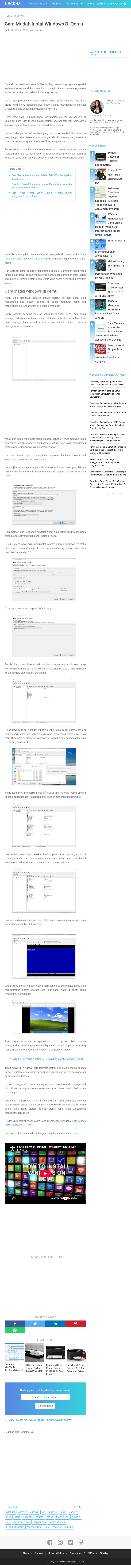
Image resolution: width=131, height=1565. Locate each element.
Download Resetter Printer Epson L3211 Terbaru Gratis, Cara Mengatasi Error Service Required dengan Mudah (108, 437)
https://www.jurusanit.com (116, 493)
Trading (57, 1527)
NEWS (63, 1512)
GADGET (73, 1512)
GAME (17, 1517)
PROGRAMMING (34, 1527)
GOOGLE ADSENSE (57, 1522)
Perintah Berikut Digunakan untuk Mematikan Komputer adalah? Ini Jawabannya (42, 186)
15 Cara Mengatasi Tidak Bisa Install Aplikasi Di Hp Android (107, 309)
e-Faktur (76, 1517)
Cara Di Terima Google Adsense (105, 4)
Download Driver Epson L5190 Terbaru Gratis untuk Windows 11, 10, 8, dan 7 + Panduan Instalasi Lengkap (108, 484)
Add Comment (37, 30)
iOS (43, 1512)
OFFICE (50, 1517)
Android (56, 4)
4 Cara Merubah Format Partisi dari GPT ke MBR (34, 1368)
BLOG (8, 1517)
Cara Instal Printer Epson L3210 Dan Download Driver (76, 1368)
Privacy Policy (56, 1553)
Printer (39, 1517)
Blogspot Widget (14, 1527)
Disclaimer (75, 1553)
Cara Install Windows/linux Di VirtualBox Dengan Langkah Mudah (48, 1058)
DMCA (91, 1553)
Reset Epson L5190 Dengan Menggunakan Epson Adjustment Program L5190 (105, 462)
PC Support (73, 4)
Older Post (78, 1507)
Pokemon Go (62, 1517)
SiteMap (104, 1553)
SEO (8, 1522)
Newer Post (12, 1507)
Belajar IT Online (76, 1561)
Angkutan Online (21, 1522)
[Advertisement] (45, 57)
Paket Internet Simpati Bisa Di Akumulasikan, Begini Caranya (109, 353)
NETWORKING (40, 1522)
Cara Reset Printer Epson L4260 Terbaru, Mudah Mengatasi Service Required (42, 194)
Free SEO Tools (36, 4)
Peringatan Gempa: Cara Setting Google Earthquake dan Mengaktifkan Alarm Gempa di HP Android (108, 450)
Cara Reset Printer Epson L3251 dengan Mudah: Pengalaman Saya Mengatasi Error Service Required (108, 425)
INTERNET (10, 1512)
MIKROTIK (68, 1527)
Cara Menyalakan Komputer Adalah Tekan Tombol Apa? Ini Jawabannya (42, 177)
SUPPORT (22, 1512)
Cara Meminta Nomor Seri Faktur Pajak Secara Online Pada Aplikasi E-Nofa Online (109, 331)
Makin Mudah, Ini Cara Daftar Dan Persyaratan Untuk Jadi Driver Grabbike (110, 269)
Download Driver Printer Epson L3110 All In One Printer (55, 1370)
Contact (39, 1553)
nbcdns (13, 3)
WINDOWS (52, 1512)
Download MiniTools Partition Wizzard (14, 1367)
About (26, 1553)
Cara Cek (27, 1517)
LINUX (46, 1527)
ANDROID (34, 1512)
